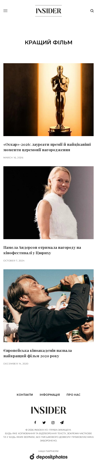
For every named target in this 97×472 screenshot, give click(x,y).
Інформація (50, 394)
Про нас (73, 394)
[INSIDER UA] (48, 10)
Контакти (25, 394)
